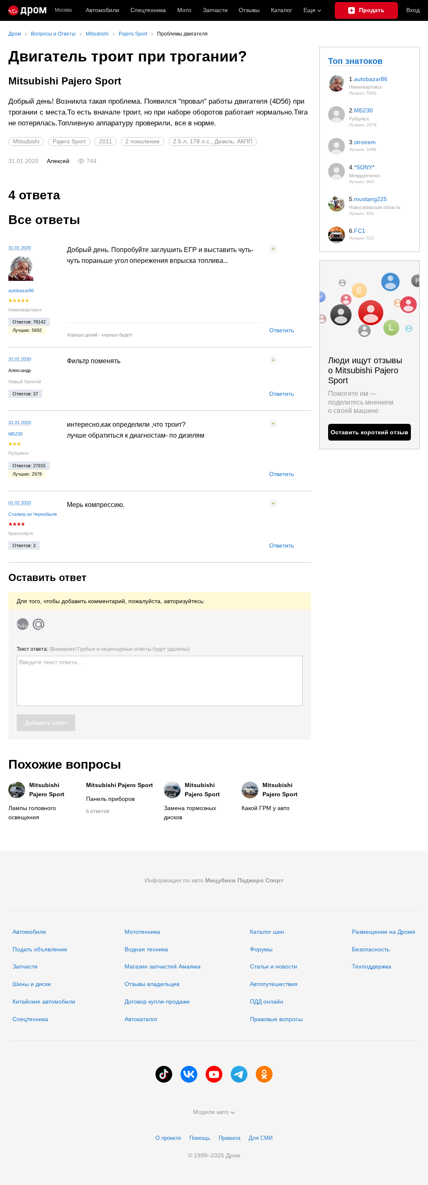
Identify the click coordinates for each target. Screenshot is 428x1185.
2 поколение (142, 141)
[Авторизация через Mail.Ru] (38, 624)
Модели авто (211, 1112)
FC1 (359, 230)
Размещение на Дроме (383, 931)
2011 (105, 141)
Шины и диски (32, 984)
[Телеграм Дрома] (239, 1074)
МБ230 (15, 433)
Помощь (199, 1138)
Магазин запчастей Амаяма (163, 966)
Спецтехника (30, 1019)
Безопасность (371, 949)
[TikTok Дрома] (163, 1074)
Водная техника (146, 949)
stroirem (365, 142)
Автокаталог (141, 1019)
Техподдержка (371, 966)
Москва (63, 10)
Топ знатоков (355, 61)
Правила (229, 1138)
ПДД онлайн (266, 1001)
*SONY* (364, 167)
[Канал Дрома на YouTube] (214, 1074)
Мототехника (142, 931)
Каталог (281, 10)
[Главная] (27, 10)
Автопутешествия (274, 984)
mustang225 (370, 199)
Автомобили (102, 10)
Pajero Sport (69, 141)
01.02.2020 (19, 502)
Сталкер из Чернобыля (32, 514)
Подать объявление (40, 949)
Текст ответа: (103, 649)
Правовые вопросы (276, 1019)
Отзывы (249, 10)
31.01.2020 (19, 247)
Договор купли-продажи (157, 1001)
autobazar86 (21, 290)
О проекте (168, 1138)
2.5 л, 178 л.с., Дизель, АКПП (212, 141)
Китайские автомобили (44, 1001)
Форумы (261, 949)
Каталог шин (267, 931)
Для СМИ (261, 1138)
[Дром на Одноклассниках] (264, 1074)
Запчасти (215, 10)
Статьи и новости (273, 966)
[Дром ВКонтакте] (189, 1074)
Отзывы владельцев (152, 984)
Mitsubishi (26, 141)
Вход (413, 10)
